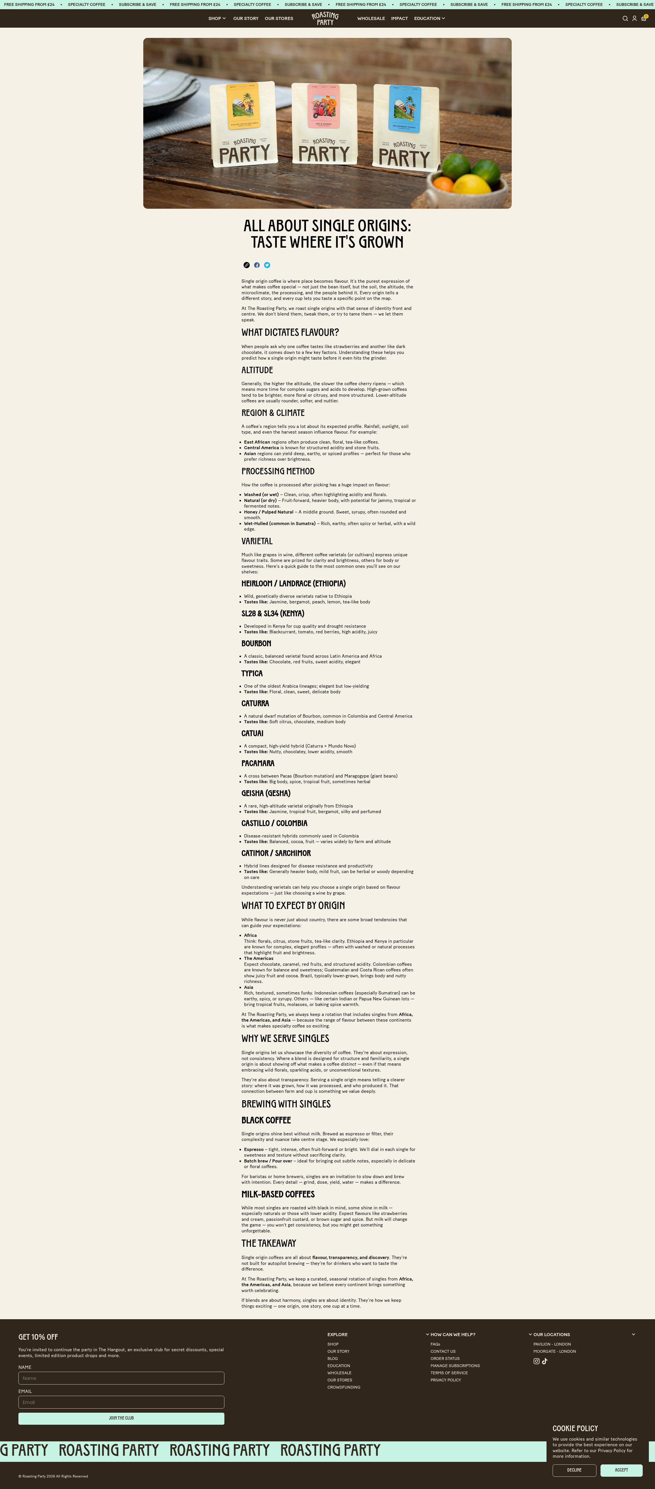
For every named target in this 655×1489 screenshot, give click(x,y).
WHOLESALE (340, 1372)
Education (430, 18)
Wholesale (371, 18)
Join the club (121, 1418)
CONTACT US (443, 1351)
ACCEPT (621, 1470)
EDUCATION (339, 1365)
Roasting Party (34, 1476)
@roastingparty (536, 1361)
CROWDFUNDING (344, 1387)
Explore (379, 1334)
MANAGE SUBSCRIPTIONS (455, 1365)
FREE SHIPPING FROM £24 (29, 4)
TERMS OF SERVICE (449, 1372)
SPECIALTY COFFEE (86, 4)
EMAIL (25, 1391)
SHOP (333, 1344)
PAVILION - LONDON (552, 1344)
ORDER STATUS (445, 1358)
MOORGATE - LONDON (554, 1351)
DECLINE (574, 1470)
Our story (246, 18)
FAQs (435, 1344)
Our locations (585, 1334)
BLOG (333, 1358)
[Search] (625, 18)
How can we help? (482, 1334)
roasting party (141, 1451)
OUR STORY (339, 1351)
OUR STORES (279, 18)
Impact (399, 18)
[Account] (634, 18)
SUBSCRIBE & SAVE (137, 4)
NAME (24, 1367)
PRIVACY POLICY (446, 1380)
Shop (218, 18)
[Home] (325, 18)
